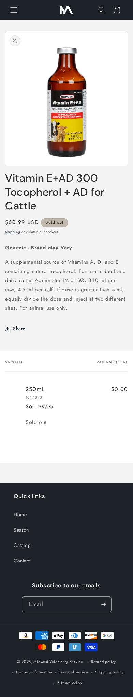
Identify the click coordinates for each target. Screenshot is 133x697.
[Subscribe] (103, 604)
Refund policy (103, 661)
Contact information (34, 672)
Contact (22, 560)
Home (20, 514)
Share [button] (19, 328)
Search (21, 529)
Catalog (22, 545)
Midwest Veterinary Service (58, 661)
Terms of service (73, 672)
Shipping (12, 231)
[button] (13, 9)
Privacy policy (70, 682)
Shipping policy (109, 672)
